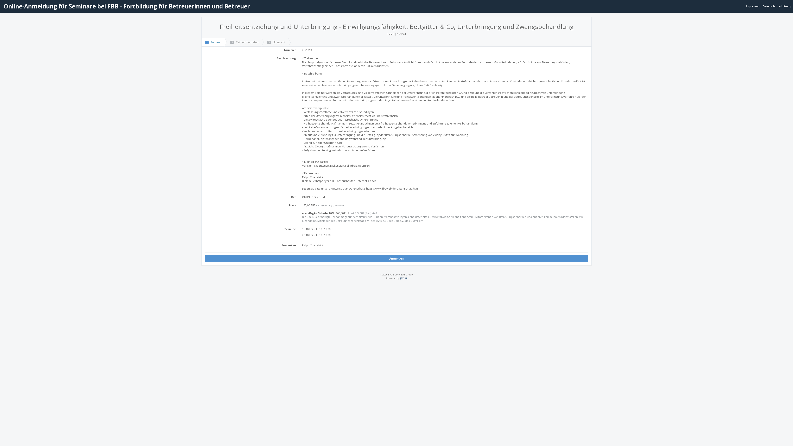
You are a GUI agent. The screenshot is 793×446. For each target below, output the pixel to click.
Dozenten (289, 245)
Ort (293, 197)
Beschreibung (286, 58)
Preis (292, 205)
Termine (290, 229)
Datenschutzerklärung (777, 6)
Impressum (753, 6)
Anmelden (396, 258)
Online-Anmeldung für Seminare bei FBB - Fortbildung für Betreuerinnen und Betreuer (126, 6)
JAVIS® (403, 278)
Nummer (290, 50)
